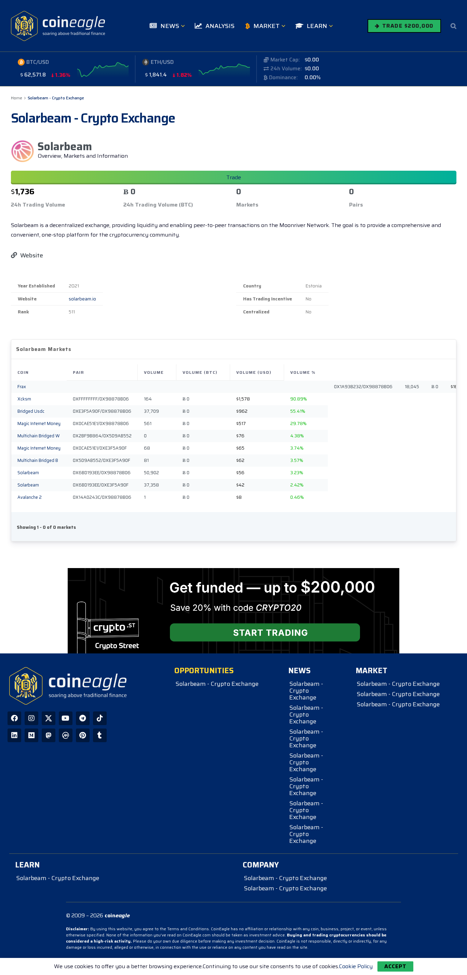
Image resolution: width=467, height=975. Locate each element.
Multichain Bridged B (37, 460)
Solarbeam (28, 472)
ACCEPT (395, 966)
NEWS (169, 26)
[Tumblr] (100, 735)
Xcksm (24, 399)
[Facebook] (14, 718)
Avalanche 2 (29, 497)
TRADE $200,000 (406, 26)
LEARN (317, 26)
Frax (21, 386)
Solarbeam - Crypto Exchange (56, 98)
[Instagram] (31, 718)
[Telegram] (83, 718)
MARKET (266, 26)
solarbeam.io (82, 298)
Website (31, 255)
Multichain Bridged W (38, 436)
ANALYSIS (220, 26)
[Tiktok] (100, 718)
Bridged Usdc (30, 411)
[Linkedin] (14, 735)
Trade (233, 177)
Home (16, 98)
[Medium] (31, 735)
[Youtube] (65, 718)
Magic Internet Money (39, 423)
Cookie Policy (356, 966)
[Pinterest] (83, 735)
